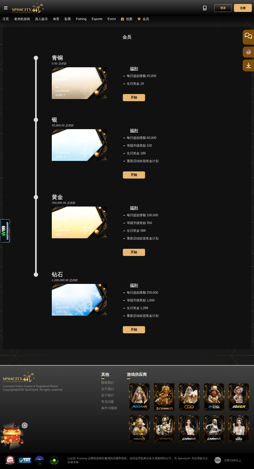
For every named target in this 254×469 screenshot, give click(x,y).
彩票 (67, 19)
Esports (97, 19)
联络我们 (107, 382)
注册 (243, 8)
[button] (6, 8)
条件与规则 (109, 408)
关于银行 (107, 395)
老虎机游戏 (22, 19)
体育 (56, 19)
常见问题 (107, 401)
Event (112, 19)
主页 (6, 19)
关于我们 (107, 389)
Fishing (81, 19)
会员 (146, 19)
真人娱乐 (41, 19)
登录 (223, 8)
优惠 (129, 19)
